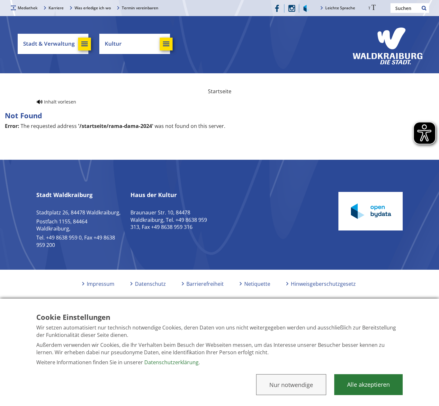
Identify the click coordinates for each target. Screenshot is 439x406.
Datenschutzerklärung (171, 362)
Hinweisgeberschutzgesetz (323, 283)
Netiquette (257, 283)
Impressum (100, 283)
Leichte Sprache (340, 8)
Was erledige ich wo (93, 8)
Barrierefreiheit (205, 283)
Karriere (56, 8)
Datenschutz (150, 283)
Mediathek (28, 8)
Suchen (424, 8)
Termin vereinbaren (140, 8)
